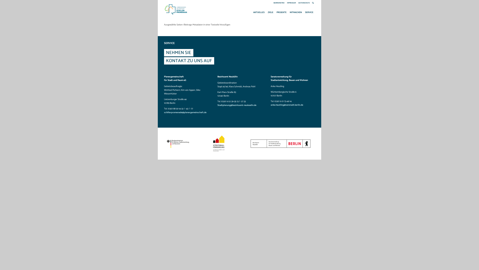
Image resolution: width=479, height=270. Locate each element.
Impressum (291, 3)
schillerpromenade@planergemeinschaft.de (185, 112)
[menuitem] (279, 3)
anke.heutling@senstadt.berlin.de (287, 105)
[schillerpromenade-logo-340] (176, 9)
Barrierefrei (279, 3)
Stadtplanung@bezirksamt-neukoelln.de (236, 105)
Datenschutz (304, 3)
